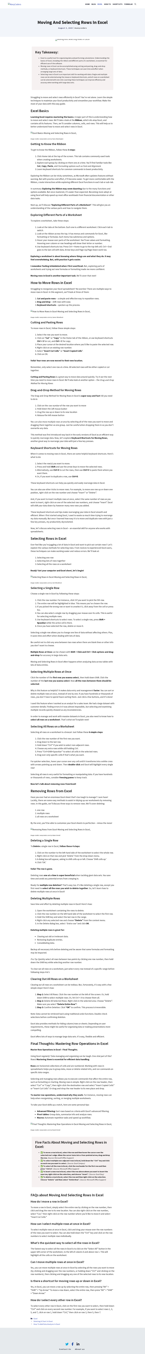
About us (80, 1349)
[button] (135, 4)
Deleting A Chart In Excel (43, 1321)
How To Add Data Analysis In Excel (47, 1324)
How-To (107, 4)
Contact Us (65, 1349)
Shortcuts (117, 4)
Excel (100, 4)
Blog (94, 4)
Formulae (128, 4)
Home (87, 4)
